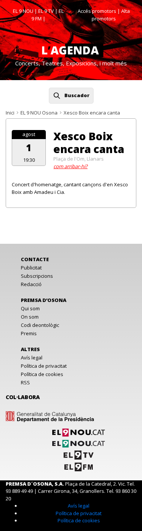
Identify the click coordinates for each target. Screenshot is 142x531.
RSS (25, 382)
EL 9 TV (46, 11)
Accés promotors (97, 11)
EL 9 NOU (23, 11)
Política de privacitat (44, 365)
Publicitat (31, 267)
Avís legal (31, 357)
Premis (29, 333)
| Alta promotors (111, 15)
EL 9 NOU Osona (39, 112)
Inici (10, 112)
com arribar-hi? (70, 166)
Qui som (30, 308)
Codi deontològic (40, 325)
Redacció (31, 284)
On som (30, 316)
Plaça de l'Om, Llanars (78, 158)
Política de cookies (42, 374)
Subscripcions (37, 275)
